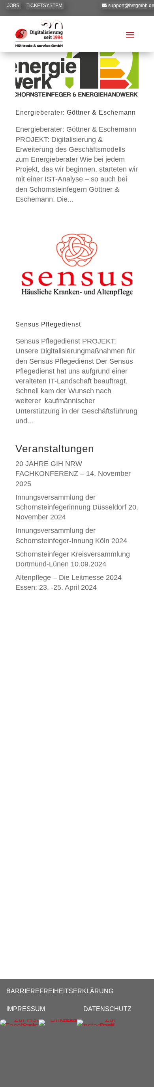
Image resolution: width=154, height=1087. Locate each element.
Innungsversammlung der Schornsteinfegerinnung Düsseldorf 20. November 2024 (76, 507)
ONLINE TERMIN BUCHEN (87, 773)
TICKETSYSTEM (44, 5)
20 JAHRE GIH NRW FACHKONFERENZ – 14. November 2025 (73, 473)
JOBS (13, 5)
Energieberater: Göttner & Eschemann (75, 112)
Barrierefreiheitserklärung (59, 991)
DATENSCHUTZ (107, 1009)
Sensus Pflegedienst (48, 324)
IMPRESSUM (25, 1009)
